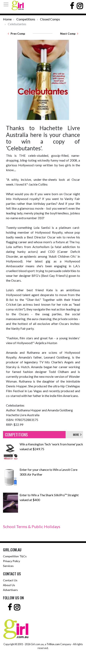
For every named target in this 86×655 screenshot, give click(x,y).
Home (7, 19)
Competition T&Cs (15, 556)
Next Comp (68, 33)
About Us (9, 585)
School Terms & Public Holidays (31, 526)
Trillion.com (53, 644)
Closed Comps (50, 19)
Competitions (25, 19)
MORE (76, 434)
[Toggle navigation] (7, 4)
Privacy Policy (11, 561)
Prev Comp (17, 33)
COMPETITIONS (16, 435)
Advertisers (10, 590)
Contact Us (10, 580)
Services (8, 566)
